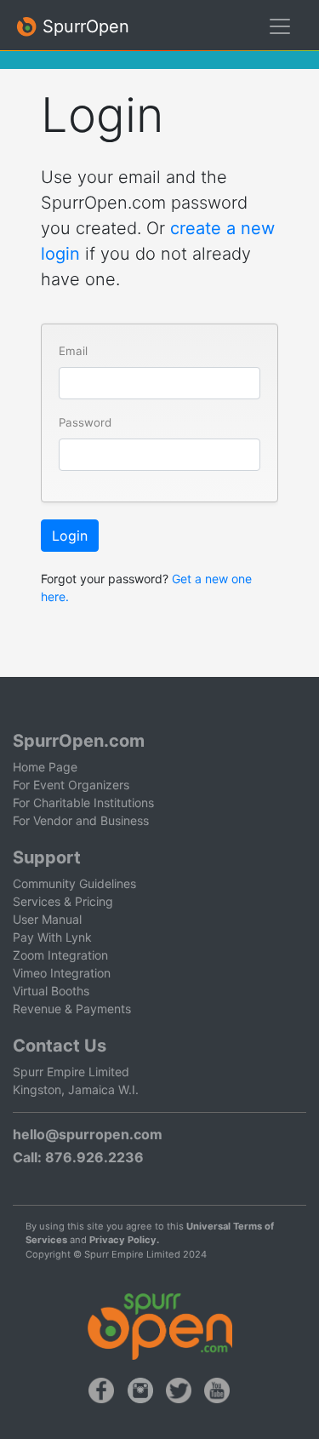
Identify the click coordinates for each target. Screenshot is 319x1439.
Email (73, 351)
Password (85, 422)
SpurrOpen (83, 26)
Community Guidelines (74, 883)
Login (70, 535)
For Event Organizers (71, 784)
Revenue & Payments (72, 1008)
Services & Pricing (63, 901)
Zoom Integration (60, 955)
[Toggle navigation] (280, 26)
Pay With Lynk (52, 937)
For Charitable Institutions (83, 802)
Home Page (45, 767)
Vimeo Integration (62, 973)
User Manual (47, 919)
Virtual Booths (51, 990)
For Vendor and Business (81, 820)
